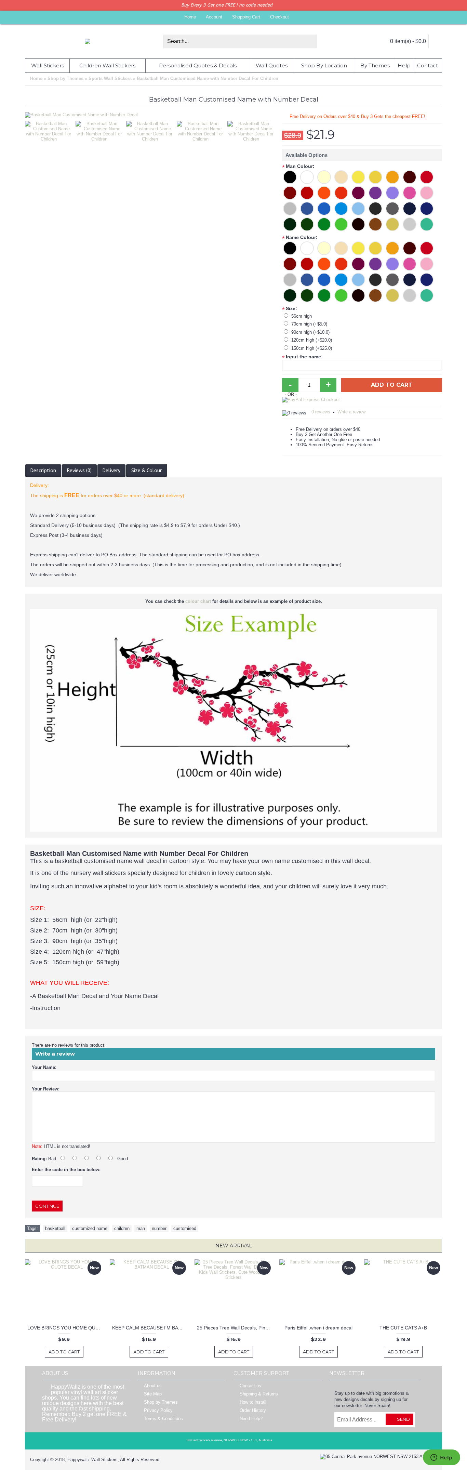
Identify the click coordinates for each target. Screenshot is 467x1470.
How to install (253, 1402)
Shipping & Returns (259, 1394)
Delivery (111, 471)
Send (403, 1419)
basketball (55, 1228)
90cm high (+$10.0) (310, 332)
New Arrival (233, 1246)
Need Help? (251, 1418)
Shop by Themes (161, 1402)
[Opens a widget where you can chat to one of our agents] (441, 1458)
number (159, 1228)
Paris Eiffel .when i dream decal (318, 1327)
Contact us (250, 1386)
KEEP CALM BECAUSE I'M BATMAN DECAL (150, 1327)
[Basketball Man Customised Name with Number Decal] (50, 130)
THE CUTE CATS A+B (403, 1327)
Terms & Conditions (163, 1418)
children (122, 1228)
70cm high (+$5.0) (309, 324)
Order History (253, 1410)
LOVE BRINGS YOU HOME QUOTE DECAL (65, 1327)
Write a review (351, 411)
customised (184, 1228)
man (140, 1228)
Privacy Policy (158, 1410)
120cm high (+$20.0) (311, 340)
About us (153, 1386)
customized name (89, 1228)
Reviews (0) (79, 471)
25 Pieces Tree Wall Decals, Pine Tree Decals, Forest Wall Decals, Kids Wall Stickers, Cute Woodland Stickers (234, 1327)
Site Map (153, 1394)
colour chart (198, 601)
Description (43, 471)
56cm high (301, 316)
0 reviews (320, 411)
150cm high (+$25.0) (311, 348)
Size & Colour (146, 471)
